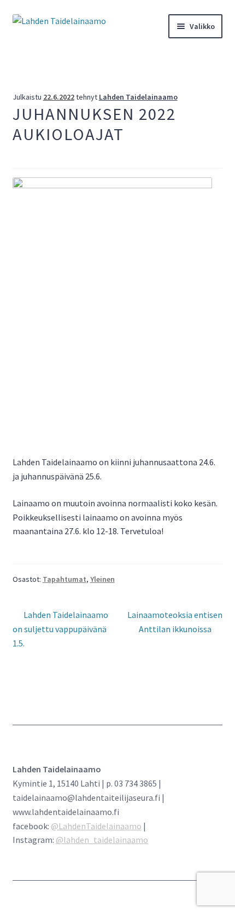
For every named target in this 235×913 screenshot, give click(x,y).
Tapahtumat (64, 579)
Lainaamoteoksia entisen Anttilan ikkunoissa (174, 621)
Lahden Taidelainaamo (138, 97)
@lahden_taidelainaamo (102, 839)
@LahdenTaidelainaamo (96, 825)
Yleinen (102, 579)
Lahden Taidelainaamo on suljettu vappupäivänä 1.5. (61, 629)
